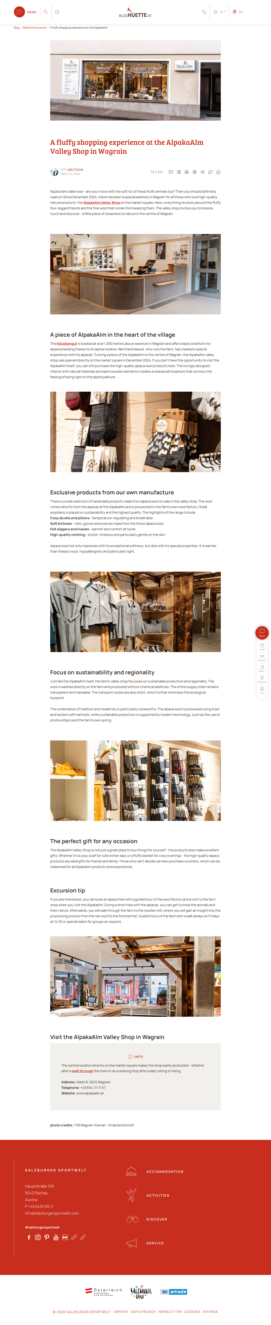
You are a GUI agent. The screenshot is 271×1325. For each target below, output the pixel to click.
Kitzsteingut (67, 343)
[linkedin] (186, 172)
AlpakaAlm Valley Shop (101, 202)
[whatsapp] (218, 172)
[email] (170, 172)
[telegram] (202, 172)
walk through (82, 1071)
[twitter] (210, 172)
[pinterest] (194, 172)
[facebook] (178, 172)
